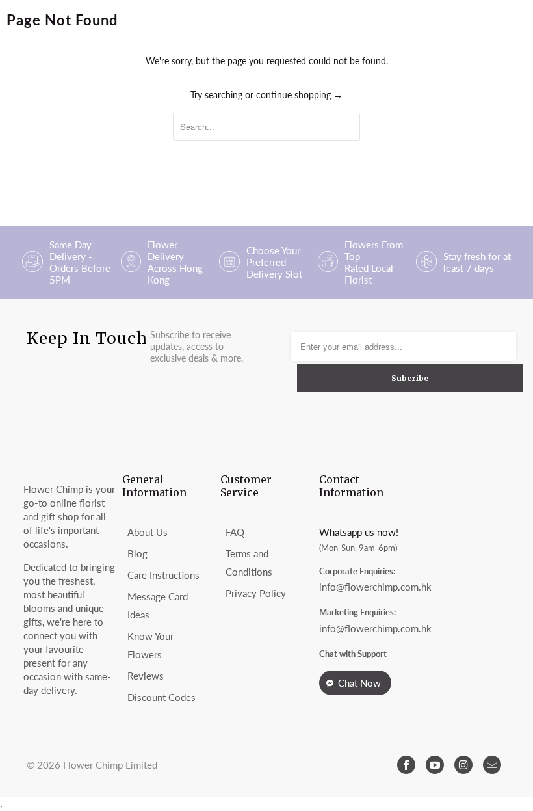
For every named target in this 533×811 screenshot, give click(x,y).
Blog (137, 553)
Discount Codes (161, 697)
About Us (147, 532)
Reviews (145, 676)
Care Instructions (163, 575)
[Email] (492, 765)
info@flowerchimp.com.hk (375, 586)
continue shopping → (299, 94)
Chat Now (359, 683)
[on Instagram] (463, 765)
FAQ (235, 532)
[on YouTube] (435, 765)
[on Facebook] (406, 765)
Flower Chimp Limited (110, 765)
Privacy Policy (256, 593)
